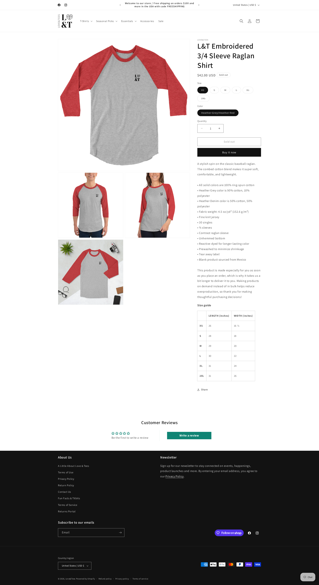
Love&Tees (71, 578)
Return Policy (66, 485)
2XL (205, 99)
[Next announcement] (199, 5)
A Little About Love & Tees (73, 466)
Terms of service (140, 578)
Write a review (189, 435)
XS (204, 90)
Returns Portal (67, 511)
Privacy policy (122, 578)
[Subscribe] (120, 532)
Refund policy (105, 578)
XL (249, 90)
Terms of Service (67, 505)
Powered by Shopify (85, 578)
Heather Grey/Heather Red (220, 113)
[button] (86, 21)
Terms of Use (65, 472)
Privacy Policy (66, 479)
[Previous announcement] (120, 5)
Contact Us (64, 491)
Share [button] (204, 389)
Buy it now (229, 152)
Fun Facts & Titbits (69, 498)
